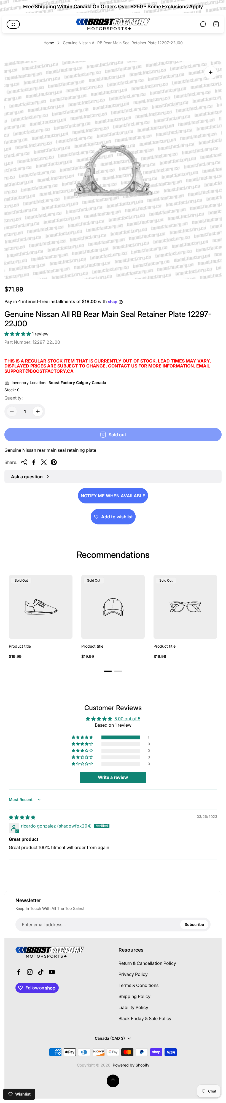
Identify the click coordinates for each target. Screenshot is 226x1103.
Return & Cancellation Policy (147, 963)
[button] (18, 334)
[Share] (24, 462)
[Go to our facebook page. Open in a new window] (18, 972)
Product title (20, 646)
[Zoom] (210, 72)
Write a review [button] (113, 777)
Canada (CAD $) (110, 1038)
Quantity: (13, 398)
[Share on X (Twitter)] (44, 462)
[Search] (203, 24)
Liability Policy (133, 1007)
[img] (22, 817)
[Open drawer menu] (13, 24)
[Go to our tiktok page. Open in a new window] (40, 972)
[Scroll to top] (113, 1081)
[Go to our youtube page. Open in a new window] (52, 972)
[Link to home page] (49, 952)
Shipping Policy (134, 996)
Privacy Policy (133, 974)
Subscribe (194, 924)
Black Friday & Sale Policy (145, 1018)
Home (49, 42)
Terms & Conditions (138, 985)
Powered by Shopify (131, 1065)
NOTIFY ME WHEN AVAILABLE (113, 495)
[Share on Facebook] (34, 462)
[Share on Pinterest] (53, 462)
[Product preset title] (40, 607)
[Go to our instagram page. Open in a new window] (29, 972)
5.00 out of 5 (127, 718)
